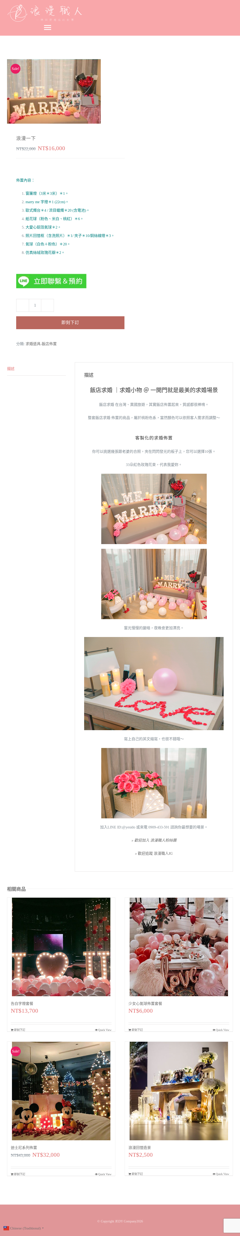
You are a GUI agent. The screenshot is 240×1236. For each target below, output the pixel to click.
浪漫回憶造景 (139, 1148)
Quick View (105, 1030)
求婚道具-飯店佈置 (41, 344)
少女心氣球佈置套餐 (145, 1004)
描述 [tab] (11, 369)
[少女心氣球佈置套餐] (179, 947)
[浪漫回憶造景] (179, 1091)
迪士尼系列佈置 (24, 1148)
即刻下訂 (70, 322)
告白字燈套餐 (22, 1004)
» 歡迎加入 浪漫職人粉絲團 (153, 840)
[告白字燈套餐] (61, 947)
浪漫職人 (154, 853)
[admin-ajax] (61, 91)
